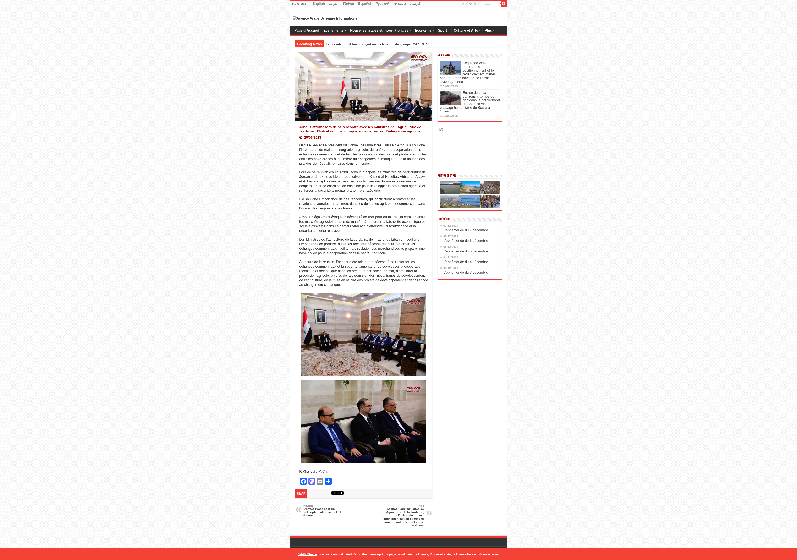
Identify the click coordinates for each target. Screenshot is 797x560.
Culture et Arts (466, 30)
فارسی (415, 4)
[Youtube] (475, 3)
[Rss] (463, 3)
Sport (442, 30)
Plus (488, 30)
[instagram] (479, 3)
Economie (423, 30)
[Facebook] (467, 3)
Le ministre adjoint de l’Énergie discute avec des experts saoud (374, 44)
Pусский (382, 4)
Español (364, 4)
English (318, 4)
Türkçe (348, 4)
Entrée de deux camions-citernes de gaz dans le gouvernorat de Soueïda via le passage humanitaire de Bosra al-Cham (470, 102)
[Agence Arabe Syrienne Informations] (325, 18)
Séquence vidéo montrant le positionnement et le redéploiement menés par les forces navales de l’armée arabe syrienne (468, 72)
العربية (334, 4)
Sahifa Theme (307, 554)
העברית (400, 4)
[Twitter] (470, 3)
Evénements (333, 30)
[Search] (504, 4)
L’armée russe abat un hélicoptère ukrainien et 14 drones (322, 511)
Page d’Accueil (306, 30)
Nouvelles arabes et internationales (379, 30)
